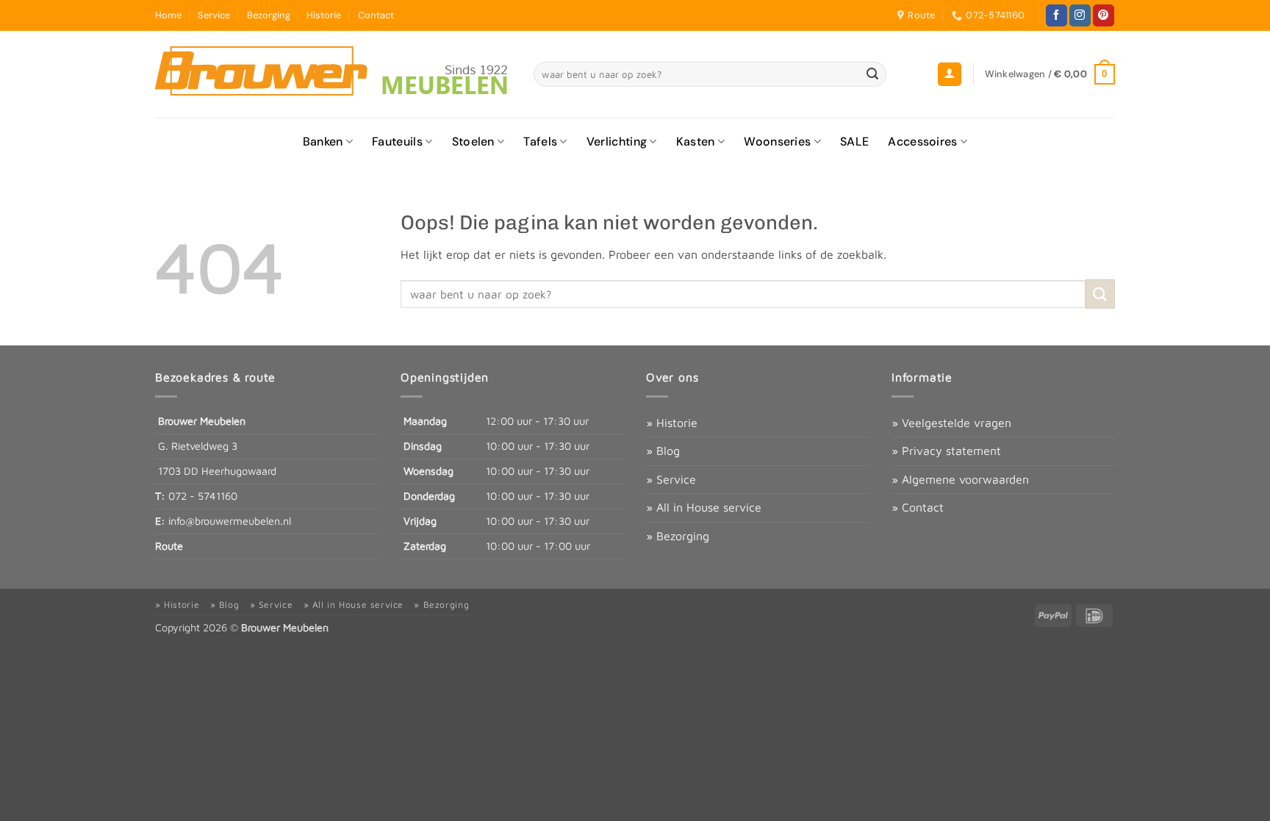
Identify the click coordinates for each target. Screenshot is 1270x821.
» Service (671, 479)
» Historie (671, 422)
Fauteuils (397, 141)
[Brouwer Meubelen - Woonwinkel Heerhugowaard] (333, 74)
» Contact (917, 507)
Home (168, 15)
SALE (854, 141)
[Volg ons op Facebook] (1056, 15)
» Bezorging (677, 535)
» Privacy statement (946, 450)
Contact (376, 15)
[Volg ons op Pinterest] (1103, 15)
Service (214, 15)
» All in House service (703, 507)
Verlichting (616, 141)
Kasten (695, 141)
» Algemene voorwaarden (960, 479)
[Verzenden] (873, 74)
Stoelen (473, 141)
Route (169, 545)
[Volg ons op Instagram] (1080, 15)
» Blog (663, 450)
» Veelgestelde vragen (951, 422)
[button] (949, 74)
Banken (323, 141)
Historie (323, 15)
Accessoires (923, 141)
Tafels (540, 141)
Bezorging (268, 15)
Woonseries (777, 141)
